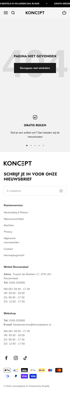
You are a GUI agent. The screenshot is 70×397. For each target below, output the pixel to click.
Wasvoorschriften (14, 218)
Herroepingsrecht (14, 255)
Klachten (9, 225)
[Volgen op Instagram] (15, 357)
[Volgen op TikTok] (25, 357)
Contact (8, 248)
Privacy (8, 231)
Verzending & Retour (16, 212)
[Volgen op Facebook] (6, 357)
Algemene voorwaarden (11, 240)
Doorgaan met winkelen (35, 67)
